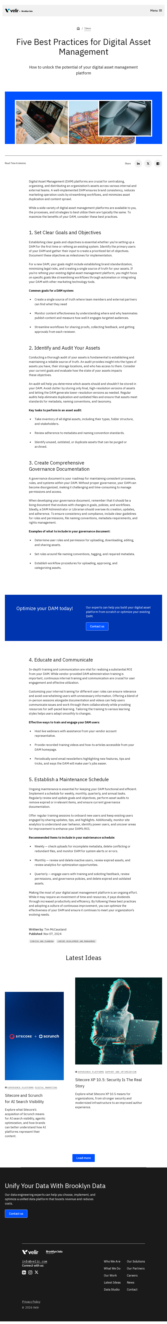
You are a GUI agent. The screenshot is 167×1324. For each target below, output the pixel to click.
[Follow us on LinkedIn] (24, 1272)
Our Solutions (136, 1261)
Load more (83, 1158)
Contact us (97, 626)
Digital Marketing (46, 1087)
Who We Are (112, 1261)
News (130, 1282)
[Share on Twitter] (148, 163)
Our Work (110, 1275)
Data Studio (112, 1289)
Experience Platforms (21, 1087)
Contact (132, 1289)
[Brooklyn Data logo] (26, 11)
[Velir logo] (12, 11)
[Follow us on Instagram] (30, 1272)
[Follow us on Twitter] (37, 1272)
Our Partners (136, 1268)
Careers (132, 1275)
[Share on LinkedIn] (138, 163)
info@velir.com (34, 1261)
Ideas (87, 28)
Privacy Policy (31, 1302)
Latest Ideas (112, 1282)
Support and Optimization (121, 1072)
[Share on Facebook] (158, 163)
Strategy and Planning (41, 941)
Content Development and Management (76, 941)
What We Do (112, 1268)
